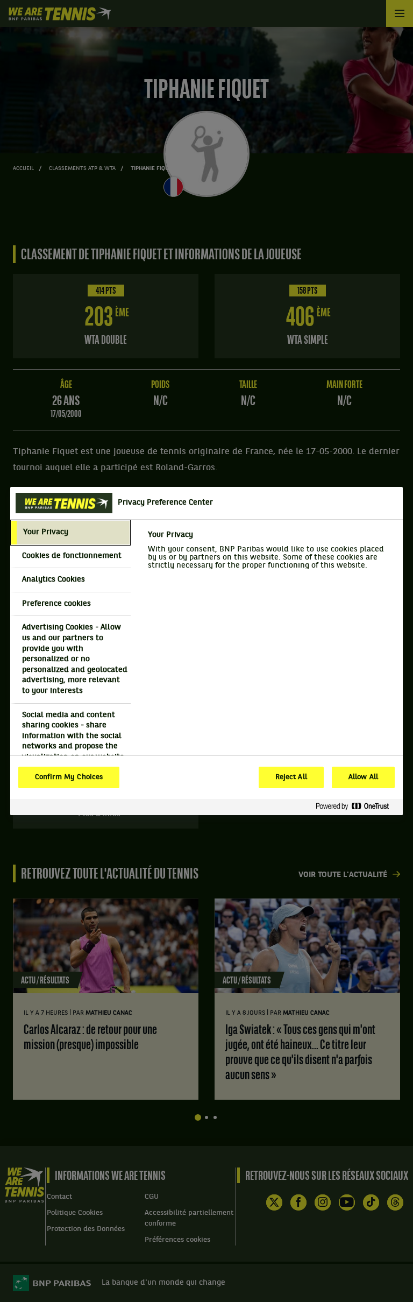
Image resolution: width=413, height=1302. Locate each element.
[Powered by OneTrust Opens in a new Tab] (356, 806)
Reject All (291, 777)
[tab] (70, 532)
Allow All (363, 777)
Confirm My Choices (69, 777)
